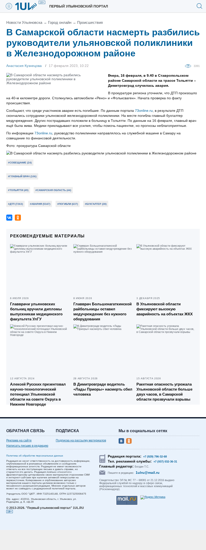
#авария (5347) (40, 204)
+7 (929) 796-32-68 (155, 456)
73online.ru (144, 111)
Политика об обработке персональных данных (34, 455)
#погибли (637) (67, 204)
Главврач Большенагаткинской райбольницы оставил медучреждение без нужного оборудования (102, 311)
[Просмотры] (189, 66)
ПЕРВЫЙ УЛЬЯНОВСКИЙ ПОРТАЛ (78, 6)
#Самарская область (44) (53, 190)
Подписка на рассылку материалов (81, 440)
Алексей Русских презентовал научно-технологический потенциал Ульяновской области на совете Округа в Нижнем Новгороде (38, 394)
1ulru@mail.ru (148, 473)
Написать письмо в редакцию (27, 445)
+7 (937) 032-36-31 (165, 461)
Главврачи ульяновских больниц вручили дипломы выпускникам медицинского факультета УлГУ (36, 311)
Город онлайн (59, 22)
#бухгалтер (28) (96, 204)
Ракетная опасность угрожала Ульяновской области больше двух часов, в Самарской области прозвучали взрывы (164, 391)
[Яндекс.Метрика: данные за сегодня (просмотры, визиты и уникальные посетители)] (152, 497)
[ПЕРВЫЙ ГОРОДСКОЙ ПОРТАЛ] (29, 6)
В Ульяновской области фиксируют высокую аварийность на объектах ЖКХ (164, 309)
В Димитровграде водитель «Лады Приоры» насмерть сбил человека (102, 389)
